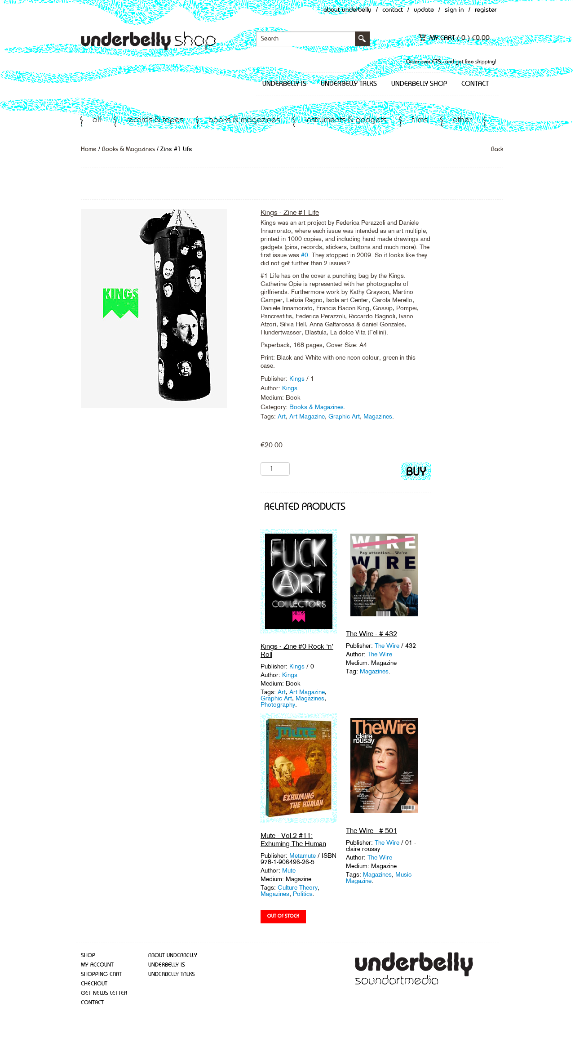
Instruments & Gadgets (345, 120)
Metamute (303, 855)
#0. (305, 254)
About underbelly (172, 955)
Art (282, 416)
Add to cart (416, 473)
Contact (392, 10)
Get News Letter (104, 993)
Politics (303, 893)
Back (497, 149)
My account (97, 965)
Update (424, 10)
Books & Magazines (244, 120)
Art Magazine (307, 416)
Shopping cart (101, 974)
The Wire (387, 645)
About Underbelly (347, 10)
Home (89, 149)
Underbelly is (284, 84)
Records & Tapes (154, 120)
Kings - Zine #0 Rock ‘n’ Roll (297, 650)
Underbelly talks (349, 84)
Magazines (377, 416)
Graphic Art (344, 416)
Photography (278, 704)
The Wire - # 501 (371, 830)
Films (419, 120)
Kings (297, 378)
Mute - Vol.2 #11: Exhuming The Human (293, 839)
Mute (289, 870)
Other (462, 120)
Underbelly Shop (419, 84)
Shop (88, 955)
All (97, 120)
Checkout (94, 984)
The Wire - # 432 (371, 633)
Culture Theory (298, 887)
